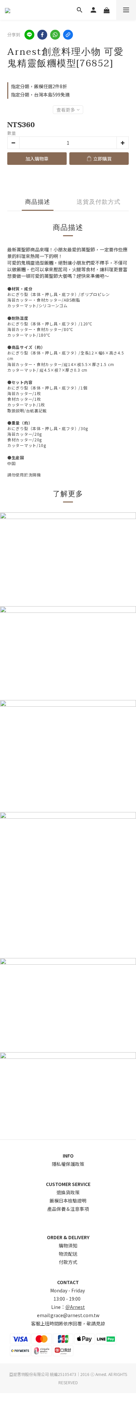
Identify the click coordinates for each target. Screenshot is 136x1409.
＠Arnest (75, 1307)
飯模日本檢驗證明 (68, 1200)
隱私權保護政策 (68, 1164)
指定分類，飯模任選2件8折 (39, 86)
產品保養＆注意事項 (68, 1208)
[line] (29, 35)
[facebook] (42, 35)
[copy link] (68, 35)
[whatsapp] (55, 35)
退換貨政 (65, 1192)
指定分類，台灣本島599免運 (40, 94)
